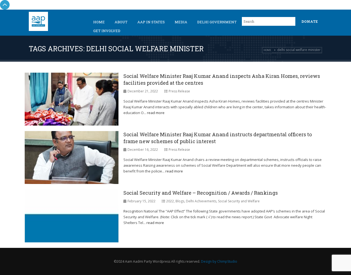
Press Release (179, 91)
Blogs (180, 201)
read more (156, 112)
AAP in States (151, 21)
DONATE (309, 21)
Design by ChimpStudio (219, 261)
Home (99, 21)
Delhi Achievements (201, 201)
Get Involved (106, 30)
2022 (170, 201)
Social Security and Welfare (239, 201)
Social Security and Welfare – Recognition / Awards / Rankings (200, 192)
